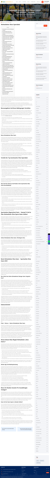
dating (37, 254)
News (36, 348)
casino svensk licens (38, 237)
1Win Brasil (37, 108)
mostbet (37, 322)
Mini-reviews (37, 302)
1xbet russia (37, 158)
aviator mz (37, 191)
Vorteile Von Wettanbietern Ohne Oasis (7, 67)
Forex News (37, 267)
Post (36, 383)
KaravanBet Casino (38, 287)
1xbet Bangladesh (38, 134)
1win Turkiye (37, 121)
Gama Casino (37, 274)
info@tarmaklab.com (5, 473)
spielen (37, 411)
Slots (36, 405)
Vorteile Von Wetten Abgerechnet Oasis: (8, 85)
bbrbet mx (37, 206)
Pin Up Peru (37, 370)
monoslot (37, 320)
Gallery (23, 471)
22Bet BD (37, 167)
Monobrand (37, 313)
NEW (36, 346)
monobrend (37, 315)
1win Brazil (37, 110)
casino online (41, 460)
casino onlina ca (38, 230)
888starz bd (37, 171)
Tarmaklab (37, 57)
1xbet (37, 128)
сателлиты (37, 446)
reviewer (37, 396)
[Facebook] (49, 243)
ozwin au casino (38, 359)
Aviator (37, 178)
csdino (37, 252)
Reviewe (37, 394)
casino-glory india (38, 243)
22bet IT (37, 169)
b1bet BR (37, 195)
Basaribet (37, 202)
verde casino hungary (38, 429)
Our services (23, 470)
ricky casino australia (38, 398)
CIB (36, 248)
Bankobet (37, 200)
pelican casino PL (38, 361)
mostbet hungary (38, 326)
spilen (37, 416)
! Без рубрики (38, 97)
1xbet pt (37, 154)
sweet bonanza (38, 420)
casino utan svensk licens (39, 239)
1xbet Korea (37, 145)
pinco (37, 372)
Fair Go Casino (38, 261)
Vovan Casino (37, 435)
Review (37, 392)
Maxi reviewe (37, 298)
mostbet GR (37, 324)
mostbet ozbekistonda (39, 333)
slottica (37, 409)
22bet (37, 165)
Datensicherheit (4, 50)
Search (37, 23)
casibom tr (37, 219)
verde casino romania (38, 433)
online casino (38, 462)
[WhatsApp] (49, 241)
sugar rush (37, 418)
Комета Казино (38, 442)
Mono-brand (37, 311)
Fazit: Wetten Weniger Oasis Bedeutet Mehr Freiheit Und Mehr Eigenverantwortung (7, 92)
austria (37, 176)
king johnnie (37, 291)
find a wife (37, 263)
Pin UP (37, 363)
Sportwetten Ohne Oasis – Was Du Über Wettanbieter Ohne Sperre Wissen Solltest (7, 39)
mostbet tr (37, 337)
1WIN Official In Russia (38, 119)
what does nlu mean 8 (39, 440)
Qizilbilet (37, 387)
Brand (37, 217)
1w (36, 104)
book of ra (37, 213)
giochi (37, 278)
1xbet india (37, 143)
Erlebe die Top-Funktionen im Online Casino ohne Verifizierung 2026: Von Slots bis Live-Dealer (41, 37)
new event (40, 57)
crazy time (37, 250)
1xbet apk (37, 130)
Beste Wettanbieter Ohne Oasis (6, 31)
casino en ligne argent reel (39, 226)
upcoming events (24, 473)
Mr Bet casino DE (38, 339)
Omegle (37, 350)
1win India (37, 117)
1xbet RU (37, 156)
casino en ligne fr (38, 228)
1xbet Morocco (38, 152)
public (37, 385)
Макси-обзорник (38, 444)
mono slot (37, 309)
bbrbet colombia (38, 204)
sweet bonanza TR (38, 422)
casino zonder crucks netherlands (40, 241)
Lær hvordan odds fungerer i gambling (40, 45)
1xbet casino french (38, 141)
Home (15, 14)
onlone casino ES (38, 357)
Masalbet (37, 296)
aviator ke (37, 189)
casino (37, 224)
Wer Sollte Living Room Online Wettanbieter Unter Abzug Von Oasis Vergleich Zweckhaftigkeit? (7, 48)
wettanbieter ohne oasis (8, 115)
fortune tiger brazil (38, 272)
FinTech (37, 265)
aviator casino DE (38, 182)
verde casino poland (38, 431)
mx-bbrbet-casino (38, 344)
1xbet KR (37, 147)
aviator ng (37, 193)
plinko (37, 374)
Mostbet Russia (38, 335)
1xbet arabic (37, 132)
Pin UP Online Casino (38, 368)
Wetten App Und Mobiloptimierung (7, 56)
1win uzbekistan (38, 123)
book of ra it (37, 215)
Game (37, 276)
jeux (36, 285)
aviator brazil (37, 180)
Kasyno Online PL (38, 289)
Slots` (37, 407)
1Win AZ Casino (38, 106)
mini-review (37, 300)
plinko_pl (37, 381)
